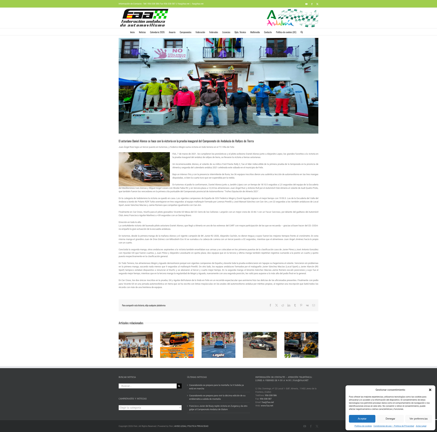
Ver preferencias (419, 418)
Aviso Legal (421, 426)
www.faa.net (267, 405)
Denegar (390, 418)
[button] (430, 390)
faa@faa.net (197, 4)
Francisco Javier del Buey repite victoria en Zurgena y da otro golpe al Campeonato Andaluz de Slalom (218, 408)
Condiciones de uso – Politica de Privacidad (393, 426)
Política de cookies (363, 426)
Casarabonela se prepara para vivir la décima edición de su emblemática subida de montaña (217, 397)
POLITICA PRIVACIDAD (197, 426)
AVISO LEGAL (180, 426)
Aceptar (362, 418)
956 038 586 (271, 395)
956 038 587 (266, 398)
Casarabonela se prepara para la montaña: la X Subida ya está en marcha (216, 387)
